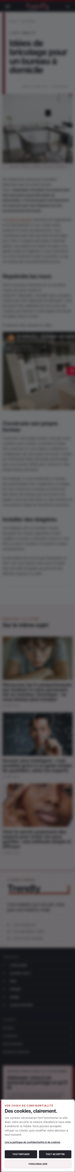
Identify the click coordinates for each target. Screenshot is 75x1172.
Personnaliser (38, 1164)
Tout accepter (55, 1154)
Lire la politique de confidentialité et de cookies (32, 1142)
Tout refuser (20, 1154)
